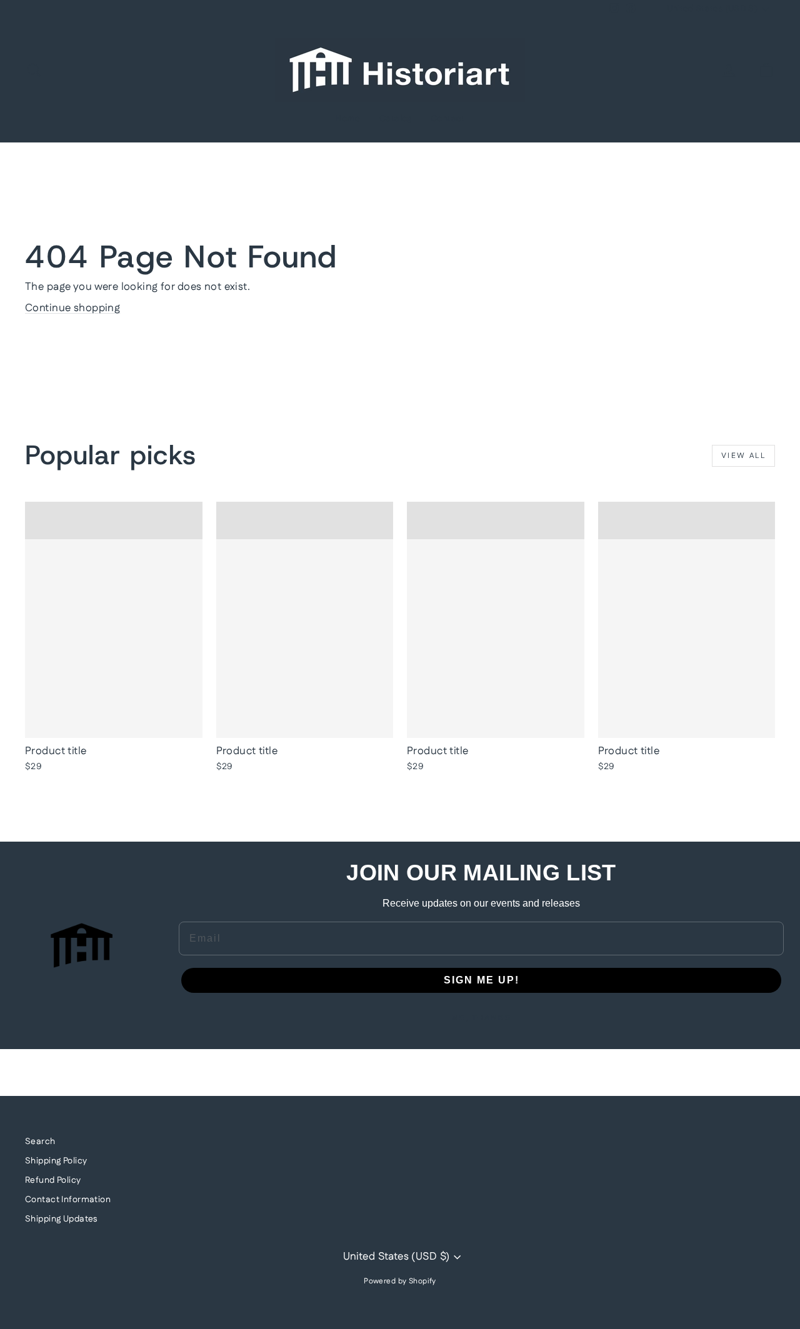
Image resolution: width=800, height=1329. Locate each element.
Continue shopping (72, 308)
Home (348, 118)
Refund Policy (53, 1180)
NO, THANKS (481, 1017)
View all (743, 455)
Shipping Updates (61, 1219)
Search (40, 1141)
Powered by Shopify (400, 1281)
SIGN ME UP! (481, 980)
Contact (448, 118)
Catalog (395, 118)
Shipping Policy (56, 1161)
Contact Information (68, 1199)
